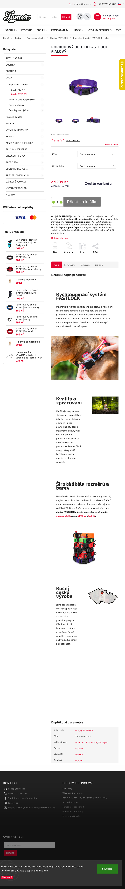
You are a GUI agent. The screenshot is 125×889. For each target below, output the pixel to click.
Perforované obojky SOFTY (23, 99)
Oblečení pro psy (16, 155)
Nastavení (7, 877)
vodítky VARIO (63, 515)
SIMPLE (82, 515)
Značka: (111, 144)
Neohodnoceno (73, 140)
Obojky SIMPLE (18, 90)
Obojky (10, 77)
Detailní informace (60, 237)
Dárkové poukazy (16, 181)
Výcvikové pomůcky (17, 129)
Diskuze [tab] (99, 264)
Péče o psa (12, 162)
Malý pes (80, 742)
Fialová (79, 748)
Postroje (11, 71)
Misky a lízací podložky (19, 142)
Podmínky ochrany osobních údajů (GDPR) (84, 797)
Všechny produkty (17, 188)
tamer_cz (13, 802)
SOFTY (91, 515)
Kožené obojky (16, 104)
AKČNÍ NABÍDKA (14, 58)
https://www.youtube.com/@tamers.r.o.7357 (32, 807)
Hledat (66, 17)
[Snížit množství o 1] (53, 202)
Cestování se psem (17, 168)
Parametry (69, 264)
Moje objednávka (71, 816)
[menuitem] (11, 30)
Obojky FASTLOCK (19, 94)
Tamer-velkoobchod (73, 806)
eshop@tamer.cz (16, 788)
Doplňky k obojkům (18, 110)
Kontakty (67, 788)
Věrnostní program (72, 793)
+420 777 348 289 (17, 793)
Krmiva (10, 136)
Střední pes (91, 742)
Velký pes (103, 742)
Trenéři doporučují (17, 175)
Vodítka (10, 64)
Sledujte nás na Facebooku (22, 798)
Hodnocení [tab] (85, 264)
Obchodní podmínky (72, 811)
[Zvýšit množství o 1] (61, 202)
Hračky (10, 123)
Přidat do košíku (82, 202)
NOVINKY (10, 194)
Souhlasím (107, 869)
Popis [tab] (56, 264)
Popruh (79, 754)
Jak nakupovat (70, 802)
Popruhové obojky (18, 84)
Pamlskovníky (14, 116)
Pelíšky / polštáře (16, 149)
